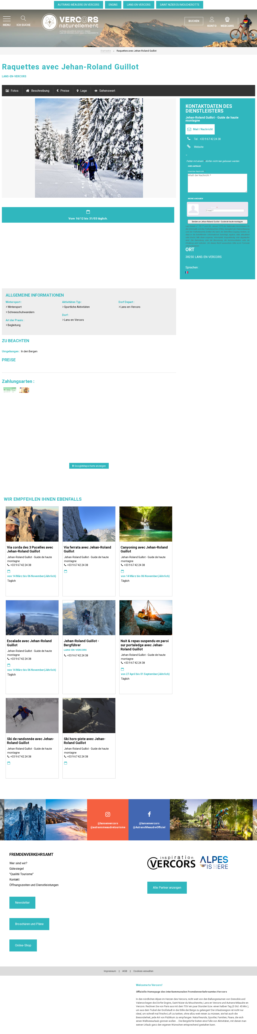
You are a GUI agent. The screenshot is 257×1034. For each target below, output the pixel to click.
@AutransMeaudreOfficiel (149, 827)
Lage (83, 90)
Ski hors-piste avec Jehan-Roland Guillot (84, 741)
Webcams (227, 18)
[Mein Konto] (212, 18)
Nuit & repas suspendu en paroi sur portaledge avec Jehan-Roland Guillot (145, 645)
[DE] (247, 21)
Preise (64, 90)
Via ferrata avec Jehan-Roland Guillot (87, 549)
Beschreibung (40, 90)
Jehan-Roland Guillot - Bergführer (81, 643)
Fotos (14, 90)
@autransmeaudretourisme (107, 827)
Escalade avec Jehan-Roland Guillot (29, 643)
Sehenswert (107, 90)
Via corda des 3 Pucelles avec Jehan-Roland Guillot (30, 549)
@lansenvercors (108, 823)
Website (199, 146)
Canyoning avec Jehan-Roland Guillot (144, 549)
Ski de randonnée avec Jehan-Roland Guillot (30, 741)
